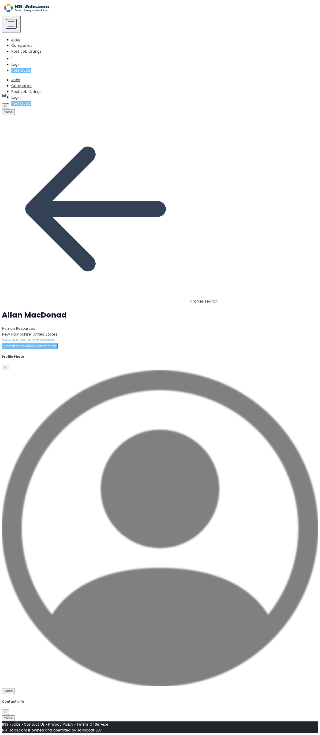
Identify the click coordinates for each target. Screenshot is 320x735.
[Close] (5, 106)
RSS (5, 724)
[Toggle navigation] (11, 24)
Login (16, 64)
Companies (21, 45)
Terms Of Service (92, 724)
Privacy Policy (60, 724)
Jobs (15, 39)
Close (8, 112)
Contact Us (34, 724)
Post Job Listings (26, 51)
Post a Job (21, 70)
